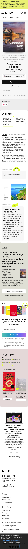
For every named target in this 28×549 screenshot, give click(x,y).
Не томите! (14, 335)
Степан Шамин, (6, 55)
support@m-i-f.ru (7, 485)
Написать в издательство (13, 291)
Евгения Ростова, (15, 55)
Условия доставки (7, 502)
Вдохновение (7, 359)
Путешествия (17, 359)
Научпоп (19, 17)
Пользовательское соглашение (10, 529)
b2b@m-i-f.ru (14, 452)
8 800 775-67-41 (8, 476)
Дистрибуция (5, 515)
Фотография (7, 365)
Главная (5, 17)
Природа (5, 362)
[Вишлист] (21, 13)
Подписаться (14, 82)
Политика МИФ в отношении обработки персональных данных (14, 345)
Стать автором (6, 510)
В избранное (13, 86)
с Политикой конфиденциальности (10, 540)
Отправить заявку (14, 457)
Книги (12, 17)
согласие (8, 338)
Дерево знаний (6, 499)
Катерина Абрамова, (14, 57)
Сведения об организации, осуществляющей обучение (9, 526)
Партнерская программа (9, 513)
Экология (16, 365)
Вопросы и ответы (7, 497)
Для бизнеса (5, 518)
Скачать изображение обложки (14, 295)
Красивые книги (15, 362)
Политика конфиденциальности (10, 532)
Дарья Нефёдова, (13, 59)
